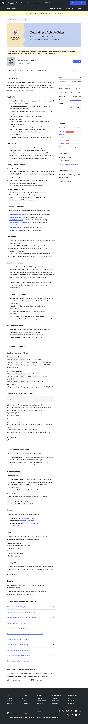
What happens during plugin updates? (18, 655)
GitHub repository (39, 536)
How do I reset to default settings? (18, 645)
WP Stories (13, 230)
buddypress (77, 103)
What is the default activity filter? (17, 607)
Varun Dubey (39, 680)
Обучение (40, 695)
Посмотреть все (75, 147)
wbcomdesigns (26, 63)
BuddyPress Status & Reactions (20, 222)
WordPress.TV (42, 703)
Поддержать (56, 700)
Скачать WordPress (78, 3)
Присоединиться (57, 695)
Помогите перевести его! (56, 13)
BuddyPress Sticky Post (17, 227)
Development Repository (23, 526)
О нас (8, 695)
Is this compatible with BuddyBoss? (18, 639)
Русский (25, 713)
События (55, 698)
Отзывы (20, 70)
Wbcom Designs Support (30, 523)
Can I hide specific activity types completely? (21, 612)
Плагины (24, 700)
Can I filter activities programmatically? (19, 650)
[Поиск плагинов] (25, 19)
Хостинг (9, 700)
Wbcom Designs (21, 585)
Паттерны (25, 703)
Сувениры (56, 703)
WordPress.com (73, 695)
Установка (30, 70)
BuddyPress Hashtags (17, 214)
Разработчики (41, 700)
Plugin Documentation (28, 518)
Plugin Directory (11, 8)
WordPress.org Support (27, 521)
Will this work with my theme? (16, 623)
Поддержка (77, 70)
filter (79, 111)
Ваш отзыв (62, 147)
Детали (11, 70)
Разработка (42, 70)
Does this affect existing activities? (18, 628)
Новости (9, 698)
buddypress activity (75, 107)
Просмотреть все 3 (75, 100)
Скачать (77, 61)
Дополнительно (64, 116)
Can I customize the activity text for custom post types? (25, 634)
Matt (70, 698)
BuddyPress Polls (15, 217)
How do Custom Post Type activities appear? (21, 617)
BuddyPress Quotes (16, 220)
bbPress (71, 700)
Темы (23, 698)
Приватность (11, 703)
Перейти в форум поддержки (68, 164)
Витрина (24, 695)
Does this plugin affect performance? (18, 661)
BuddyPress (72, 703)
